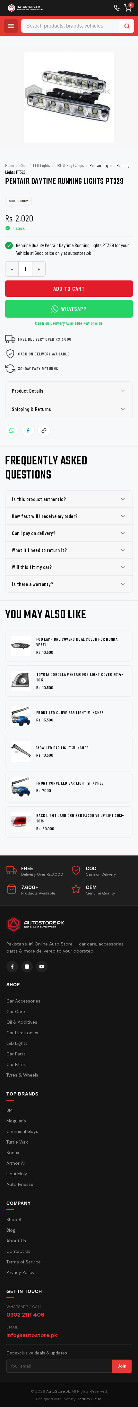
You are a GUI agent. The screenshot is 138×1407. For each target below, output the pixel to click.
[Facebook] (12, 966)
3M (9, 1110)
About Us (16, 1241)
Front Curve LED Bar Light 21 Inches (70, 783)
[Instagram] (27, 966)
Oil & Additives (21, 1022)
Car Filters (17, 1064)
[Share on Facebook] (28, 430)
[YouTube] (41, 966)
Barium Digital (89, 1399)
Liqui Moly (16, 1174)
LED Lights (41, 165)
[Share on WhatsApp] (12, 430)
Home (9, 165)
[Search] (126, 26)
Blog (10, 1230)
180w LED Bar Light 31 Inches (62, 747)
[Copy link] (44, 430)
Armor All (16, 1163)
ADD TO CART (69, 288)
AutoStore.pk (58, 1391)
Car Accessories (23, 1001)
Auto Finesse (19, 1184)
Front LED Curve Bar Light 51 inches (70, 712)
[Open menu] (11, 26)
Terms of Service (23, 1262)
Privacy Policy (20, 1272)
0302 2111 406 (25, 1314)
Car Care (15, 1011)
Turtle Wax (17, 1142)
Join (121, 1366)
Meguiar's (16, 1121)
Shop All (14, 1219)
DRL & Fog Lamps (70, 165)
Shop (24, 165)
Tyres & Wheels (22, 1075)
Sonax (12, 1152)
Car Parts (16, 1054)
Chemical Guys (22, 1131)
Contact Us (18, 1251)
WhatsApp (74, 308)
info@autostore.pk (31, 1335)
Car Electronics (22, 1033)
